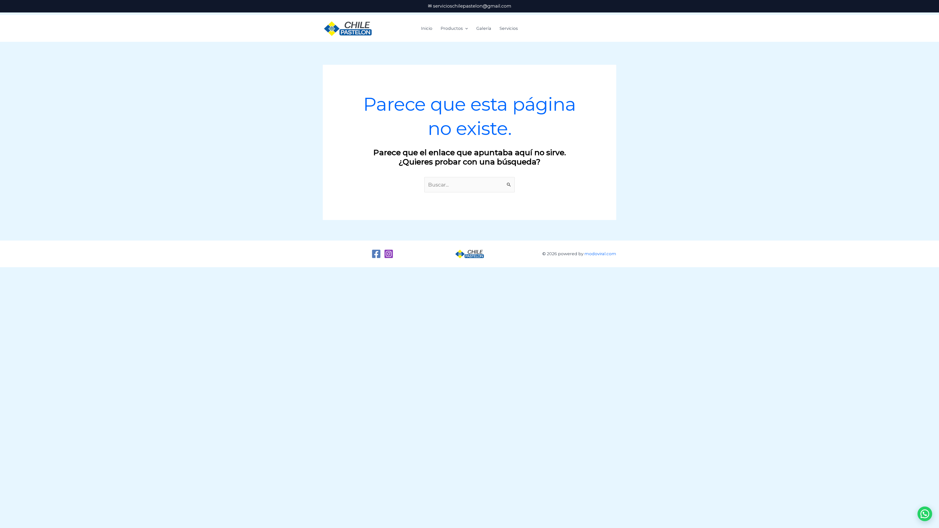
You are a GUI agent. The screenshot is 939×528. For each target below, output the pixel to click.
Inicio (426, 28)
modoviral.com (600, 253)
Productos (452, 28)
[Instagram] (388, 254)
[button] (465, 28)
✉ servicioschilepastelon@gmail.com (469, 6)
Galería (483, 28)
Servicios (509, 28)
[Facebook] (376, 254)
